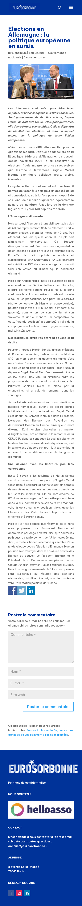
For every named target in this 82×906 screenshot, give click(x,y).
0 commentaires (35, 57)
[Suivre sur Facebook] (11, 893)
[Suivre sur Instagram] (19, 893)
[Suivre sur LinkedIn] (27, 893)
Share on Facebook (12, 590)
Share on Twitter (21, 590)
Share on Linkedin (31, 590)
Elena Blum (19, 53)
